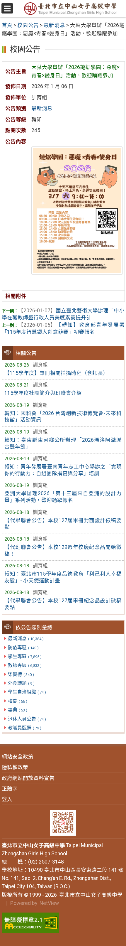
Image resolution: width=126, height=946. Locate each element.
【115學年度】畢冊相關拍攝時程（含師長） (56, 373)
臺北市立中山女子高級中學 (89, 895)
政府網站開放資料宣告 (28, 778)
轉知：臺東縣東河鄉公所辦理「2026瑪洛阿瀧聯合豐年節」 (62, 443)
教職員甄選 (24, 728)
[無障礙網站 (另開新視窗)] (63, 923)
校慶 (17, 701)
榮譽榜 (21, 674)
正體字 (10, 789)
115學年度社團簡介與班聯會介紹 (43, 393)
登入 (7, 799)
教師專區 (25, 665)
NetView (49, 903)
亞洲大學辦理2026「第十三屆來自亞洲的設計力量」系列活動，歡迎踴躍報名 (62, 496)
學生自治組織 (27, 692)
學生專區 (25, 656)
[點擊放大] (77, 210)
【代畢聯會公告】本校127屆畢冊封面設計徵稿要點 (62, 523)
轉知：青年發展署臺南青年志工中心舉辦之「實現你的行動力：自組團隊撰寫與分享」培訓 (62, 470)
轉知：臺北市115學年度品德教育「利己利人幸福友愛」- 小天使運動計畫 (62, 577)
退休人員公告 (27, 719)
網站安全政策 (17, 757)
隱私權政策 (15, 767)
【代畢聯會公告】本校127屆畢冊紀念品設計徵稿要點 (62, 604)
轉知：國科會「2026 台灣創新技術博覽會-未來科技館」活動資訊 (62, 416)
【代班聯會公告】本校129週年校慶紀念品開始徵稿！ (62, 550)
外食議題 (21, 683)
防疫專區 (23, 647)
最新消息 (26, 638)
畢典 (17, 710)
